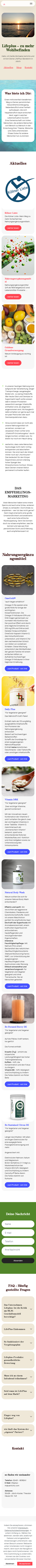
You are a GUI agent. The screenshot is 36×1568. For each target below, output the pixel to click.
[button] (18, 1309)
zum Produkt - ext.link (17, 668)
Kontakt (28, 67)
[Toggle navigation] (31, 3)
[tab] (18, 1309)
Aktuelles (8, 67)
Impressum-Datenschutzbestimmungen (17, 1529)
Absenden (18, 1260)
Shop (19, 67)
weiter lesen (13, 228)
